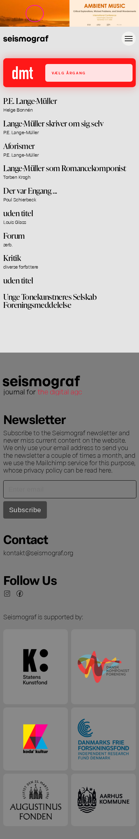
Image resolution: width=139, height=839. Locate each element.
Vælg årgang (69, 72)
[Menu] (129, 39)
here (105, 469)
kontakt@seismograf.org (38, 552)
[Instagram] (7, 593)
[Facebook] (20, 593)
